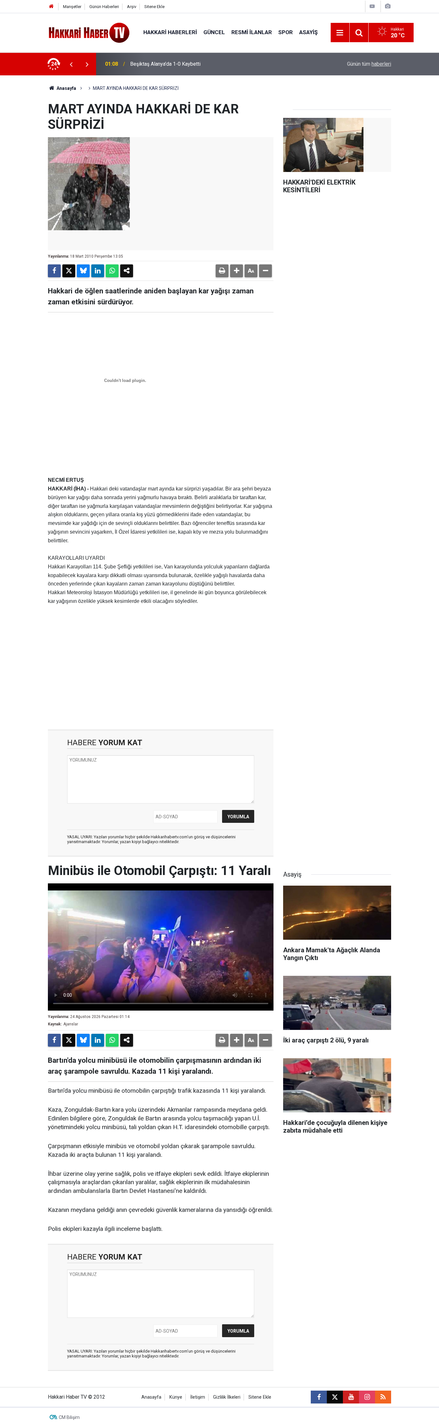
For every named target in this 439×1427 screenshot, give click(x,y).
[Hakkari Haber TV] (89, 32)
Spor (285, 32)
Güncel (214, 32)
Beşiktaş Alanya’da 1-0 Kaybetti (165, 64)
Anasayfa (66, 88)
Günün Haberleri (104, 6)
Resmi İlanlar (251, 32)
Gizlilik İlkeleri (226, 1397)
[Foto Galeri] (387, 6)
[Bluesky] (83, 270)
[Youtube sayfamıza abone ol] (351, 1397)
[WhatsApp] (112, 270)
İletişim (197, 1397)
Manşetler (72, 6)
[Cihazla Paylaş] (126, 270)
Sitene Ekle (154, 6)
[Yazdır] (222, 270)
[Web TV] (372, 6)
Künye (175, 1397)
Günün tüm (369, 64)
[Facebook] (54, 270)
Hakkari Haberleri (170, 32)
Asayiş (308, 32)
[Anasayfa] (51, 6)
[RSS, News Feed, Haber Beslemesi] (383, 1397)
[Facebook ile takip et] (319, 1397)
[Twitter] (68, 270)
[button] (236, 270)
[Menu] (340, 33)
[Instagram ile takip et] (367, 1397)
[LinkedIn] (97, 270)
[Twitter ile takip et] (335, 1397)
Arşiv (131, 6)
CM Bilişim (69, 1417)
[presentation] (71, 64)
